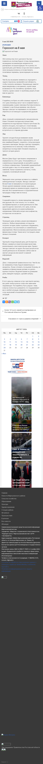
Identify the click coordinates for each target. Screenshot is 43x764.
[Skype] (15, 302)
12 (16, 342)
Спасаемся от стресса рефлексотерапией (23, 319)
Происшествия (7, 516)
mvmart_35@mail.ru (28, 17)
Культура (5, 504)
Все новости (6, 521)
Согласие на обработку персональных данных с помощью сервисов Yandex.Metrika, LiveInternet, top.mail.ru (19, 564)
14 (27, 342)
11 (10, 342)
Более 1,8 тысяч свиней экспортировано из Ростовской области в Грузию (20, 311)
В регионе (5, 518)
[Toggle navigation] (4, 3)
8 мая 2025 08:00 (8, 42)
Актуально (5, 513)
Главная (4, 493)
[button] (40, 8)
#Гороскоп (7, 45)
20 (21, 345)
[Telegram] (18, 302)
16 (38, 342)
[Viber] (9, 302)
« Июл (4, 354)
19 (16, 345)
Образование (6, 501)
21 (27, 345)
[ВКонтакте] (4, 302)
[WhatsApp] (12, 302)
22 (33, 345)
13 (21, 342)
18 (10, 345)
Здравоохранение (8, 507)
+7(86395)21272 (15, 17)
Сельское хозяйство (9, 499)
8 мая (9, 184)
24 (4, 348)
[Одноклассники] (6, 302)
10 (4, 342)
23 (38, 345)
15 (33, 342)
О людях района (7, 510)
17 (4, 345)
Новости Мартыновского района (15, 9)
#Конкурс (5, 524)
